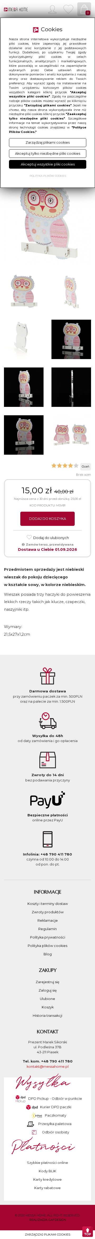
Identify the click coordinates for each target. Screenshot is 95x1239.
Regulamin (47, 929)
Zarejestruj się (47, 982)
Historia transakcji (47, 1016)
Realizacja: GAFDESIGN (47, 1220)
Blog (48, 954)
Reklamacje (47, 920)
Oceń (85, 466)
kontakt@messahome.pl (48, 1067)
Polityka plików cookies (47, 946)
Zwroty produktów (48, 912)
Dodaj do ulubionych (50, 538)
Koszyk (48, 1007)
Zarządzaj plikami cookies (47, 1234)
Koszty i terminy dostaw (47, 904)
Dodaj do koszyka (47, 519)
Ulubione (47, 999)
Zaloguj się (48, 990)
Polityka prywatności (47, 937)
